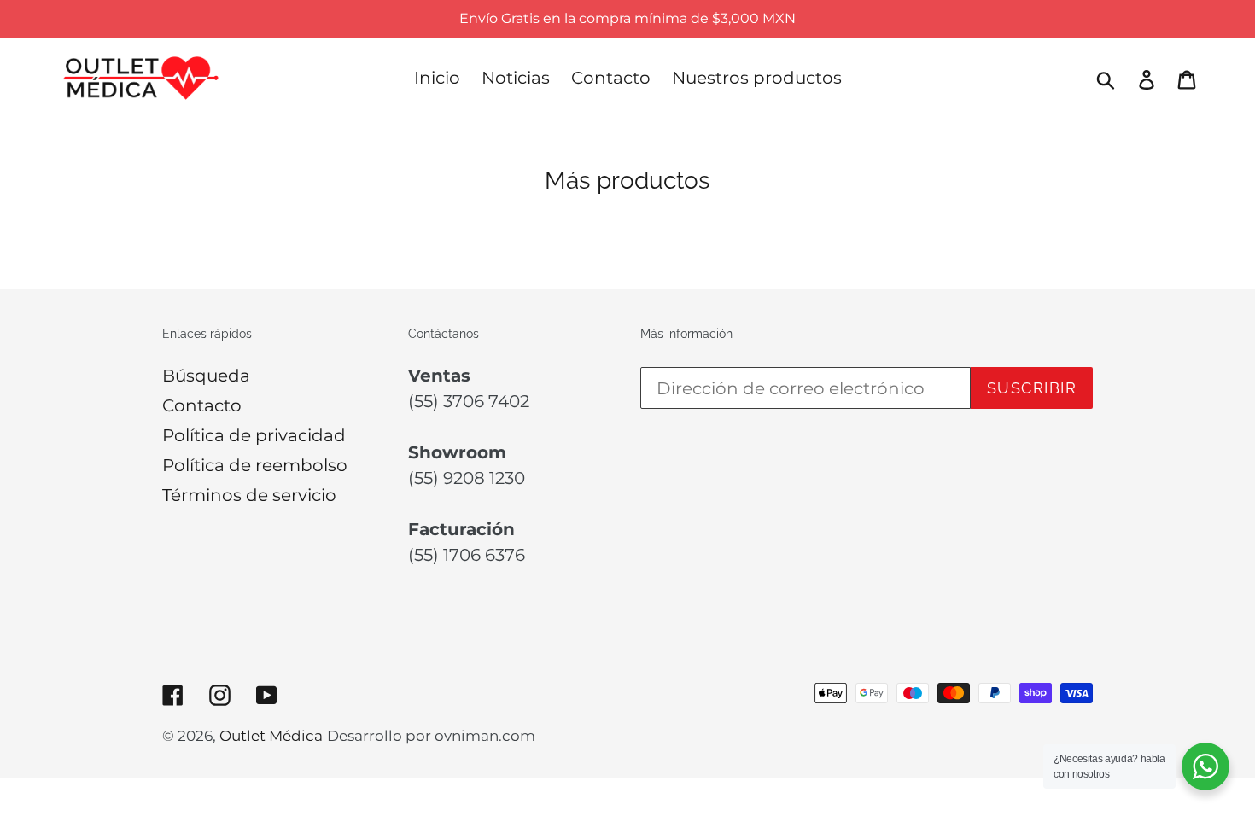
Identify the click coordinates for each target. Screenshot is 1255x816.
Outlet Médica (271, 735)
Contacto (202, 405)
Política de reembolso (254, 465)
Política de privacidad (254, 435)
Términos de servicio (249, 495)
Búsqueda (206, 375)
